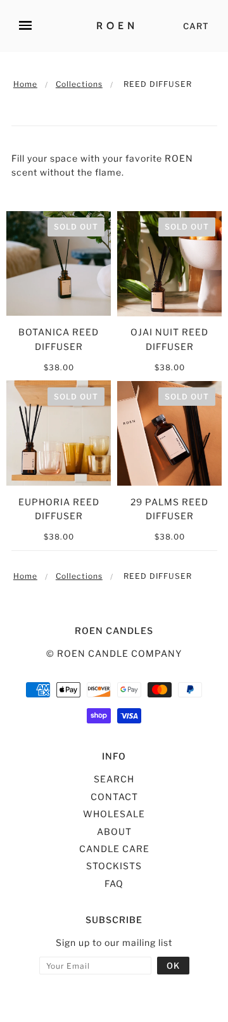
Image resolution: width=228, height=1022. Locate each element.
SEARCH (114, 778)
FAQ (114, 883)
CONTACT (114, 796)
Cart (196, 26)
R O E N (115, 26)
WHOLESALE (114, 813)
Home (25, 84)
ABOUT (114, 831)
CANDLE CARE (114, 848)
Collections (79, 84)
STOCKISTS (114, 865)
